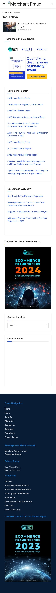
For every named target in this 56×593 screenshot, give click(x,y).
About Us (9, 421)
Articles (8, 481)
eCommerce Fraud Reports (17, 485)
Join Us (8, 416)
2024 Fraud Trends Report (18, 98)
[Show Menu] (4, 4)
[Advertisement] (30, 363)
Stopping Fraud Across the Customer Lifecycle (27, 211)
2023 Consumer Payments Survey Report (25, 104)
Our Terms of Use (12, 470)
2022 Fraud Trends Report (18, 142)
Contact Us (10, 425)
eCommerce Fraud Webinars (18, 489)
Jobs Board (10, 497)
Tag (10, 12)
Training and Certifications (17, 493)
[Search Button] (52, 4)
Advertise (9, 429)
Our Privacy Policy (12, 467)
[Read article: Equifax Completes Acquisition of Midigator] (9, 27)
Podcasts (9, 505)
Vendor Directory (12, 509)
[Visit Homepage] (28, 4)
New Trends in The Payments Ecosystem (25, 196)
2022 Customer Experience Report (22, 154)
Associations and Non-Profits (18, 501)
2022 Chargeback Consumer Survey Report (26, 117)
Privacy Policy (11, 437)
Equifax (17, 12)
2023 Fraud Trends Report (18, 110)
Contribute (10, 433)
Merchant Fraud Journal (16, 451)
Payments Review (13, 454)
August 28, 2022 (25, 30)
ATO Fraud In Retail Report (19, 148)
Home (5, 12)
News (7, 412)
